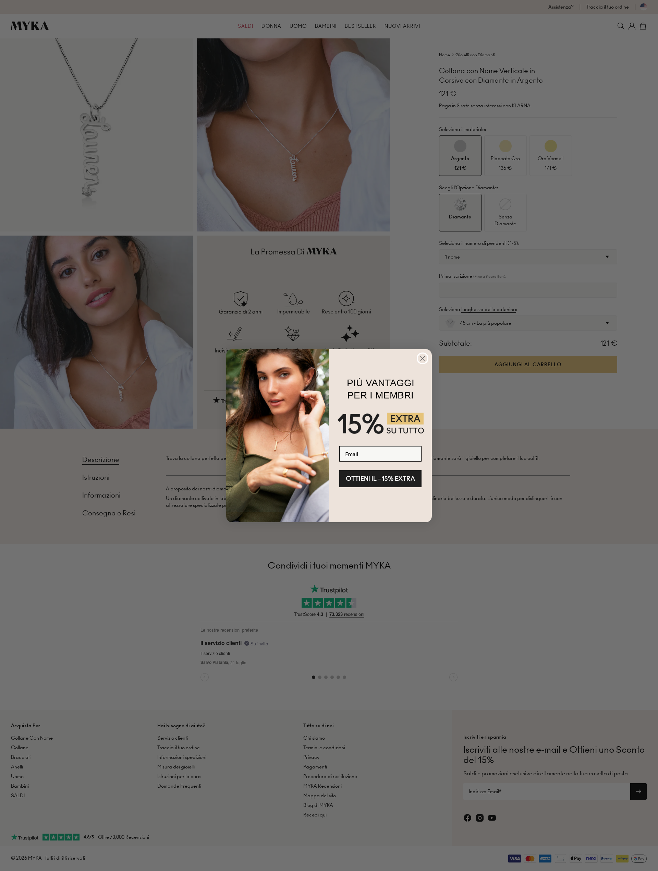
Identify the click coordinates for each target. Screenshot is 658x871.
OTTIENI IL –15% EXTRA (380, 478)
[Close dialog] (422, 358)
